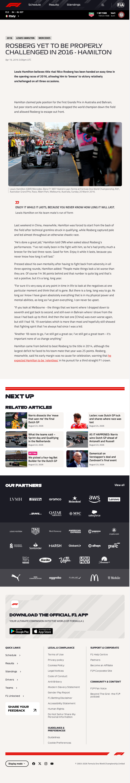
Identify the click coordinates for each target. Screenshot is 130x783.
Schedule (34, 5)
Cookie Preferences (59, 743)
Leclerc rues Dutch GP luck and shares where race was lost (105, 419)
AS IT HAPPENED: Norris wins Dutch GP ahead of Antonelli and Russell (103, 438)
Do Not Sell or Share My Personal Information (61, 715)
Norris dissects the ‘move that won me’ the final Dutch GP (43, 419)
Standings (73, 5)
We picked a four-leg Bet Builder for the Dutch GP (42, 459)
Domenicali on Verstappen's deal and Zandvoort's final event (103, 457)
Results (54, 5)
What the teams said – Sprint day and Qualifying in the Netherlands (43, 438)
